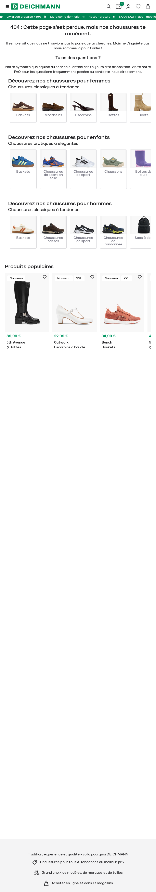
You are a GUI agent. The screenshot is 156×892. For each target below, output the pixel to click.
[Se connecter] (128, 6)
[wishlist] (138, 6)
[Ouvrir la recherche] (109, 6)
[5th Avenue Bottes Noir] (27, 312)
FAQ (18, 72)
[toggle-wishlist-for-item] (44, 277)
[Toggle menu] (7, 6)
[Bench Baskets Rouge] (122, 312)
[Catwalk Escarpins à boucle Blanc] (74, 312)
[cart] (148, 6)
